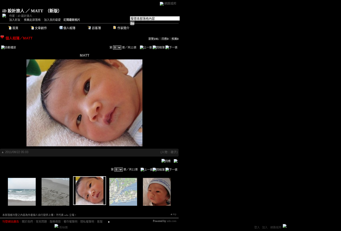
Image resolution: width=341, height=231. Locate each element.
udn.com (171, 221)
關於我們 (27, 221)
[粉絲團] (56, 226)
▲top (173, 214)
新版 (53, 11)
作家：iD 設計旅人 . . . (22, 16)
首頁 (15, 28)
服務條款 (55, 221)
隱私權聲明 (87, 221)
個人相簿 (69, 28)
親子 (173, 152)
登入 (257, 227)
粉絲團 (63, 227)
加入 (265, 227)
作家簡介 (123, 28)
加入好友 (14, 20)
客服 (100, 221)
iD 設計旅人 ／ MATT (22, 11)
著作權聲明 (70, 221)
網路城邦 (170, 3)
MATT (27, 38)
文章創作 (41, 28)
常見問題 (41, 221)
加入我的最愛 (52, 20)
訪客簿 (96, 28)
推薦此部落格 (32, 20)
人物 (164, 152)
